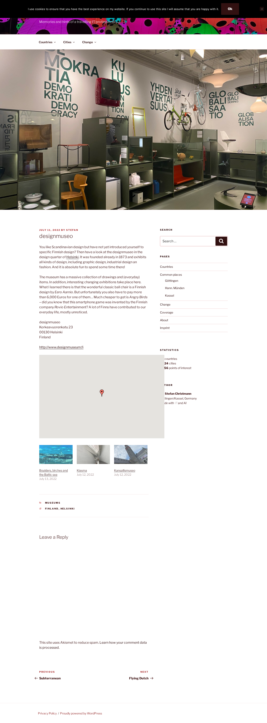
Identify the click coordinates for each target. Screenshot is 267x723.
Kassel (169, 295)
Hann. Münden (174, 288)
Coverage (166, 312)
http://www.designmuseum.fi (61, 347)
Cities (67, 42)
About (164, 320)
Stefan (72, 230)
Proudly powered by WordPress (81, 713)
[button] (102, 393)
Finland (52, 508)
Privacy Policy (47, 713)
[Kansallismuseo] (130, 454)
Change (87, 42)
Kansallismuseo (124, 470)
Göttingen (171, 280)
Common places (171, 274)
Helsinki (72, 257)
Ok (230, 9)
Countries (45, 42)
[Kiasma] (93, 454)
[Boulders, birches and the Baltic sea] (56, 454)
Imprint (165, 328)
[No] (262, 9)
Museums (53, 502)
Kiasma (82, 470)
